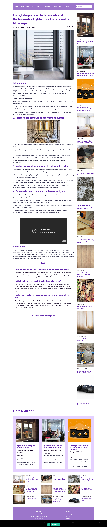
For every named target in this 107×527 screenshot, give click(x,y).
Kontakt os (68, 6)
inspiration (20, 455)
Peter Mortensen (31, 27)
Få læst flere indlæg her (43, 315)
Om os (55, 6)
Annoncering (47, 6)
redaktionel (70, 26)
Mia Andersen (59, 450)
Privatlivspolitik (56, 524)
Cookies (60, 6)
